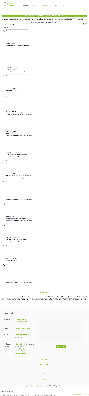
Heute (44, 287)
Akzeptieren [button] (86, 394)
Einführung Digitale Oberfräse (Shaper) (16, 218)
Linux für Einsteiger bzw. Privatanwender (16, 154)
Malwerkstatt (9, 90)
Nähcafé (8, 280)
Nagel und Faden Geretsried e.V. (40, 386)
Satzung (44, 379)
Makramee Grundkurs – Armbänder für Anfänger (18, 175)
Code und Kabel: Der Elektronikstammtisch (17, 45)
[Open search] (84, 5)
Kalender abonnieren (44, 292)
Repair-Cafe (9, 133)
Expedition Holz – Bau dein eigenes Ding (16, 112)
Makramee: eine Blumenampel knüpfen (16, 239)
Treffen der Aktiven (11, 69)
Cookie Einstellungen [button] (78, 394)
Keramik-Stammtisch (11, 260)
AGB (44, 373)
